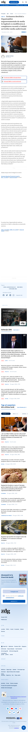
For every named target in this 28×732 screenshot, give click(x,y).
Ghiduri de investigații (6, 687)
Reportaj (8, 675)
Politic (7, 371)
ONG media (20, 287)
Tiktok (18, 712)
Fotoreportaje (21, 669)
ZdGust (3, 659)
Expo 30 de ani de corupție (13, 671)
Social (11, 13)
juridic (2, 654)
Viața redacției (10, 648)
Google (9, 712)
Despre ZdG (4, 617)
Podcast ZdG (17, 646)
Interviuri (3, 671)
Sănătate (11, 646)
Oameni (14, 669)
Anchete (3, 675)
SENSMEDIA (16, 728)
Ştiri (8, 13)
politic (7, 654)
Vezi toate (16, 329)
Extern (22, 629)
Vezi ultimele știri (21, 407)
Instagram (20, 708)
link (4, 320)
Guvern (6, 413)
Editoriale (3, 648)
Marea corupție (14, 683)
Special (3, 665)
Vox (13, 675)
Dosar (7, 683)
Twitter (14, 712)
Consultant (4, 653)
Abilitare (3, 669)
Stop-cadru (17, 675)
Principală (3, 13)
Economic (3, 493)
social (11, 654)
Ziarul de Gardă (13, 177)
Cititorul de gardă (13, 651)
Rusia (15, 413)
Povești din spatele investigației (9, 685)
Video (2, 635)
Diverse (3, 631)
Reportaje (9, 669)
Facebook (16, 708)
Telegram (7, 708)
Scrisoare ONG (13, 288)
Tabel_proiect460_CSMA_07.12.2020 (9, 229)
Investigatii (4, 679)
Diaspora (24, 646)
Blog (2, 642)
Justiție (3, 629)
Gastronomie (18, 648)
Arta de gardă (4, 651)
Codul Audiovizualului (9, 287)
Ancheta (3, 683)
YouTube (11, 708)
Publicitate (4, 619)
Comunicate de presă (6, 515)
